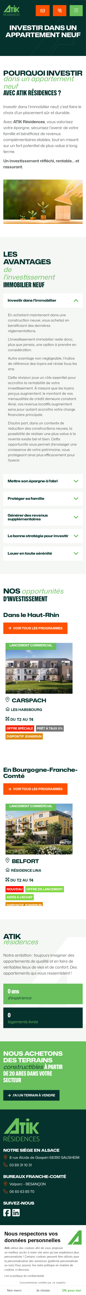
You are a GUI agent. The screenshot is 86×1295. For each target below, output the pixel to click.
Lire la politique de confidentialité (24, 1276)
